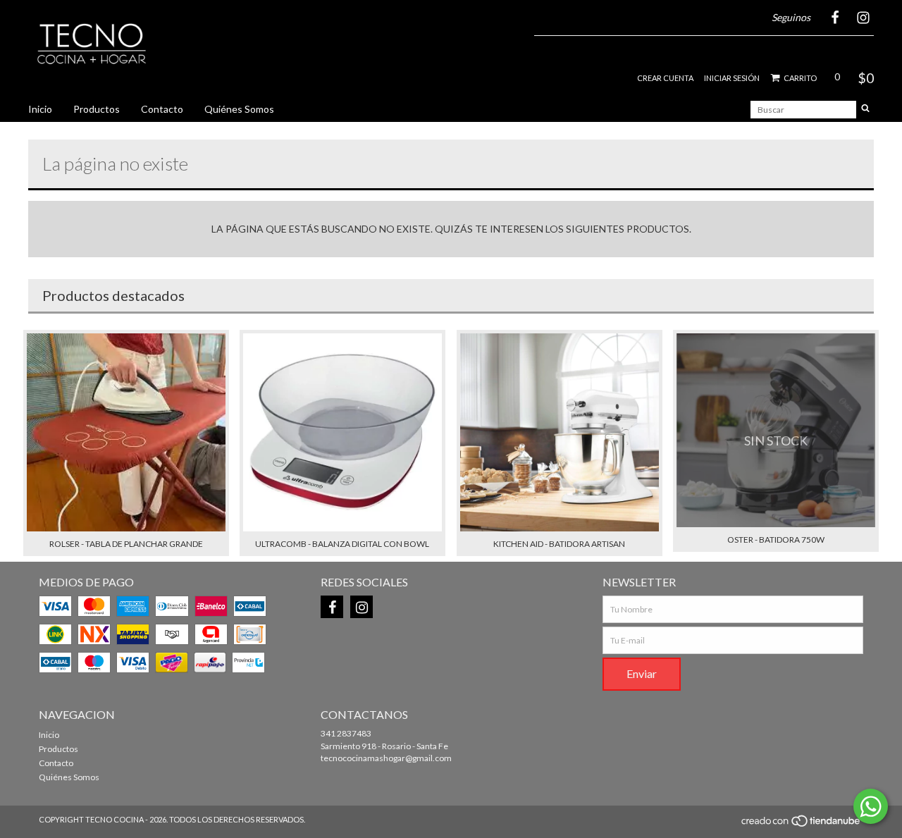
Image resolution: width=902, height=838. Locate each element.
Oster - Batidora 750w (775, 539)
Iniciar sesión (732, 77)
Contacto (162, 109)
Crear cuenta (665, 77)
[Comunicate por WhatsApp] (870, 806)
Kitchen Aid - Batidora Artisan (559, 543)
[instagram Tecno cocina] (361, 607)
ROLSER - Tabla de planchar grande (126, 543)
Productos (96, 109)
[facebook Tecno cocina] (332, 607)
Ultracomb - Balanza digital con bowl (342, 543)
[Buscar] (865, 109)
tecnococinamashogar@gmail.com (386, 758)
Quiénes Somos (239, 109)
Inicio (40, 109)
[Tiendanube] (801, 825)
